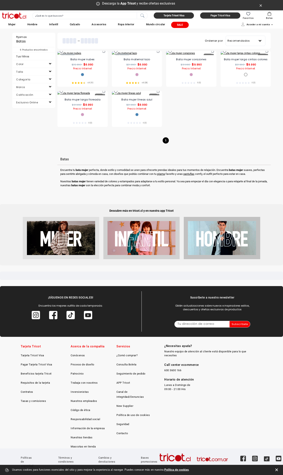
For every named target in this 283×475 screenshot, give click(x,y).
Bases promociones (149, 459)
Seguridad (122, 424)
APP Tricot (123, 382)
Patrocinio (77, 373)
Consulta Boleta (126, 364)
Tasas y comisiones (33, 400)
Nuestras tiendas (81, 437)
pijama (161, 173)
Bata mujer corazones (191, 59)
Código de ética (80, 410)
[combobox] (90, 16)
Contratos (27, 391)
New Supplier (124, 405)
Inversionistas (80, 391)
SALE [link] (180, 24)
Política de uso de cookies (133, 415)
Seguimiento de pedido (130, 373)
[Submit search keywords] (142, 15)
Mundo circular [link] (155, 24)
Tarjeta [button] (173, 15)
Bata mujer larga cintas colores (246, 59)
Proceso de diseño (82, 364)
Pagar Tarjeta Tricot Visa (36, 364)
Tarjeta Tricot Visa (32, 355)
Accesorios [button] (99, 24)
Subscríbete (240, 324)
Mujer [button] (12, 24)
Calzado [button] (75, 24)
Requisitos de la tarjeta (35, 382)
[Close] (260, 5)
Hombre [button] (32, 24)
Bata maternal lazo (137, 59)
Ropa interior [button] (126, 24)
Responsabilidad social (85, 419)
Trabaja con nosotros (84, 382)
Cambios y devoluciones (106, 459)
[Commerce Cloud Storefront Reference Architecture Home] (14, 16)
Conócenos (78, 355)
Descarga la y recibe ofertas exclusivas (138, 3)
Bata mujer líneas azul (136, 99)
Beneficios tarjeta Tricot (36, 373)
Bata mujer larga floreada (83, 99)
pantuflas (188, 173)
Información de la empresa (88, 428)
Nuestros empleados (84, 400)
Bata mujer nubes (82, 59)
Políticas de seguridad (27, 461)
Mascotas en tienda (83, 446)
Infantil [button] (53, 24)
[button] (12, 24)
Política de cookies (176, 469)
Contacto (122, 433)
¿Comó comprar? (127, 355)
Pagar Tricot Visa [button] (220, 15)
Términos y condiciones (66, 459)
